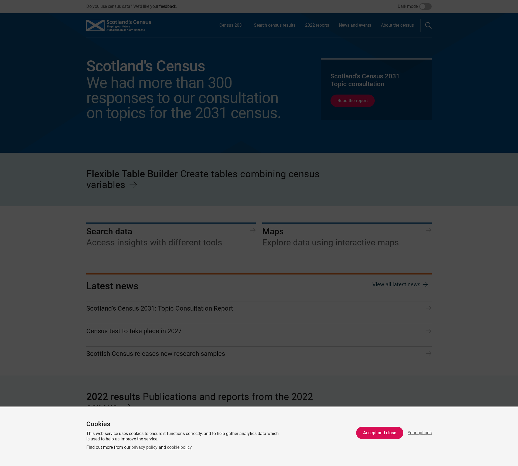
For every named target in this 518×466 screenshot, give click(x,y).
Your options (420, 432)
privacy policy (144, 447)
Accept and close (379, 432)
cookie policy (179, 447)
